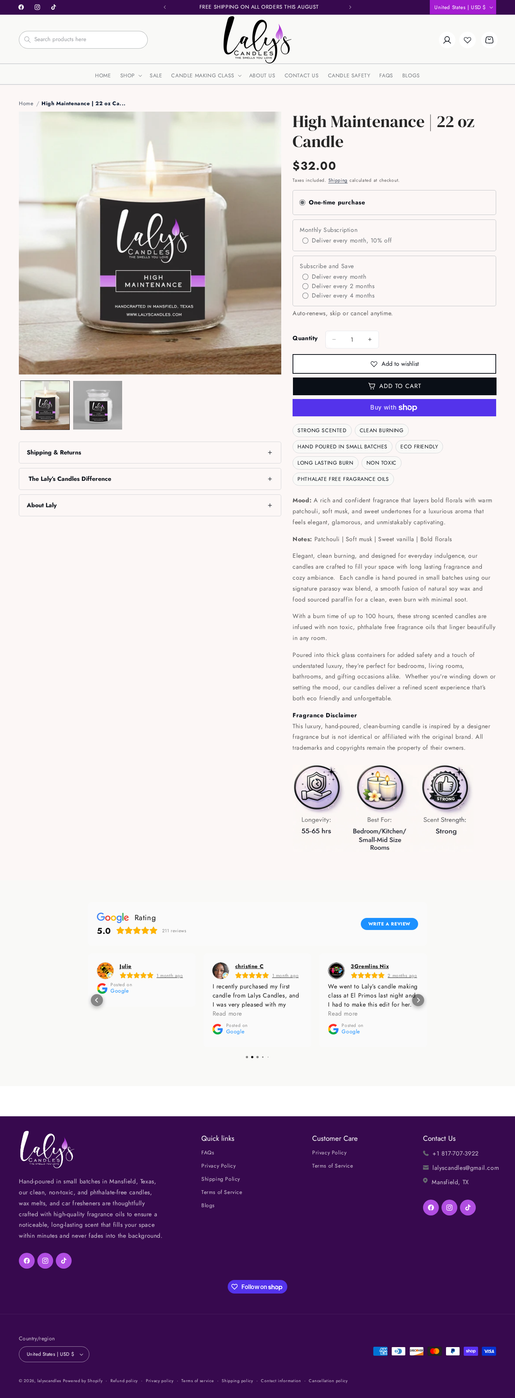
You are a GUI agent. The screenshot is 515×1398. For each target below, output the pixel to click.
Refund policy (124, 1381)
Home (26, 103)
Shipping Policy (220, 1179)
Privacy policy (160, 1381)
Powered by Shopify (83, 1381)
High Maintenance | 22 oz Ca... (83, 103)
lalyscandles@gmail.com (465, 1167)
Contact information (281, 1381)
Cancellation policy (328, 1381)
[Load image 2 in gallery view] (97, 405)
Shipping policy (237, 1381)
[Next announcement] (350, 7)
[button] (130, 75)
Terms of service (197, 1381)
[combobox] (83, 39)
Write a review (389, 924)
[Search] (27, 39)
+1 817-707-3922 (455, 1153)
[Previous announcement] (164, 7)
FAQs (207, 1152)
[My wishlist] (467, 40)
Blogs (208, 1205)
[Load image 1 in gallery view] (45, 405)
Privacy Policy (218, 1165)
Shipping (338, 180)
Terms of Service (221, 1192)
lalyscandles (49, 1381)
